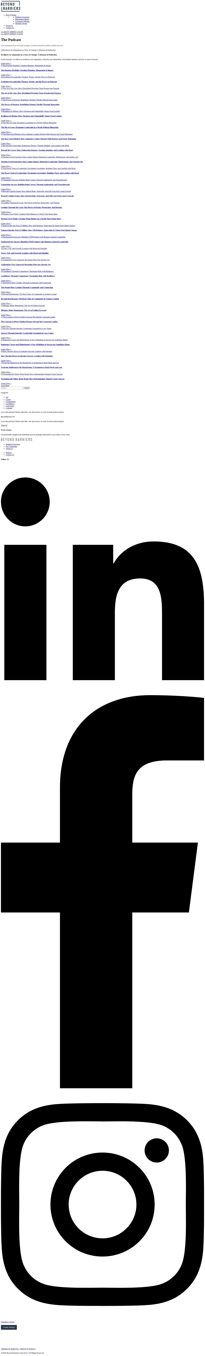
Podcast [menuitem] (9, 453)
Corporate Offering (22, 21)
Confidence (10, 404)
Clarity (8, 400)
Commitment (10, 402)
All (7, 397)
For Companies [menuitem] (11, 446)
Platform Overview (22, 17)
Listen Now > (6, 63)
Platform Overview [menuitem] (13, 444)
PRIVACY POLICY (28, 1349)
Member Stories (21, 23)
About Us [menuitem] (9, 449)
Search (26, 388)
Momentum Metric (22, 19)
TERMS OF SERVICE (10, 1349)
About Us (9, 26)
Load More (5, 386)
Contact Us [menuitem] (10, 455)
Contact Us (10, 28)
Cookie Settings (9, 1327)
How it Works (11, 15)
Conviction (10, 406)
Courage (9, 408)
